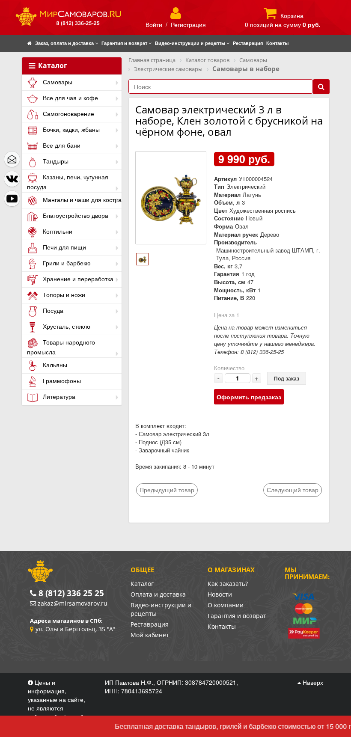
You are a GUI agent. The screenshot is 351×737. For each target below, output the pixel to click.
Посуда (52, 310)
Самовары (56, 81)
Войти (154, 24)
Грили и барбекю (66, 263)
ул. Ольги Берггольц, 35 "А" (75, 629)
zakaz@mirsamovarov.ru (72, 603)
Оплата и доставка (158, 594)
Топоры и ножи (63, 294)
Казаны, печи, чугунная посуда (67, 181)
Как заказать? (228, 583)
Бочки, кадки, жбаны (70, 129)
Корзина (291, 15)
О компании (226, 605)
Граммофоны (61, 380)
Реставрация (150, 624)
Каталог (51, 66)
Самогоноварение (67, 113)
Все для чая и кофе (69, 97)
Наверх (312, 682)
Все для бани (60, 145)
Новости (220, 594)
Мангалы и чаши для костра (81, 199)
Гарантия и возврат (237, 616)
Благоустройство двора (74, 215)
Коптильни (56, 231)
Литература (58, 396)
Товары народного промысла (61, 347)
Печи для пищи (63, 247)
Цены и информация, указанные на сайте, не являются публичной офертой (57, 699)
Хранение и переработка (77, 278)
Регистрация (188, 24)
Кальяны (54, 364)
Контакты (222, 626)
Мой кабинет (150, 635)
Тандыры (54, 161)
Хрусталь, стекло (65, 326)
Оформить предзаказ (249, 396)
